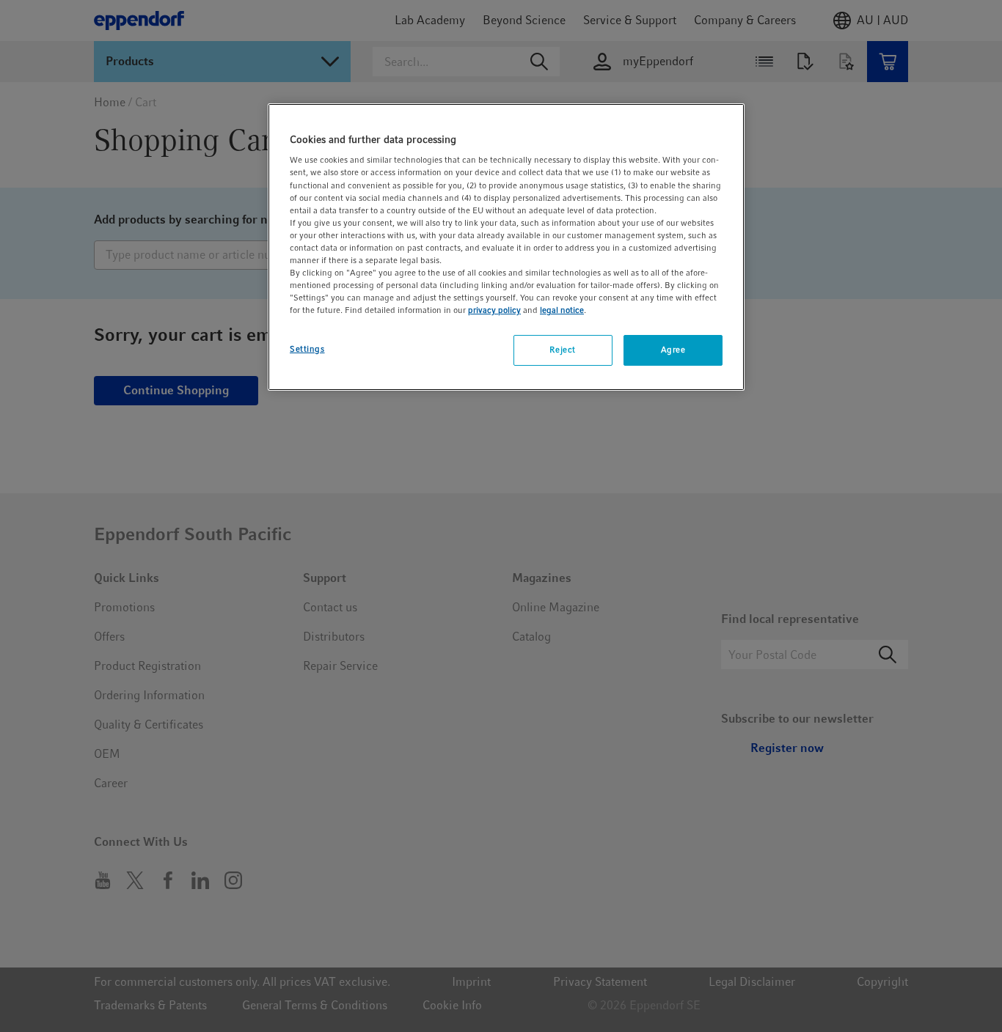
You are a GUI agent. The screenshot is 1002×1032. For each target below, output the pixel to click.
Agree (673, 349)
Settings (307, 349)
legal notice (562, 310)
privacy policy (494, 310)
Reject (562, 349)
